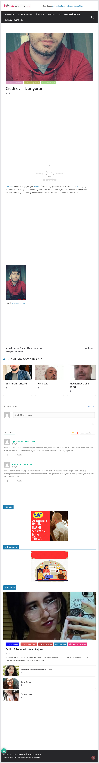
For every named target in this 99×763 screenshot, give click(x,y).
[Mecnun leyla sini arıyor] (81, 366)
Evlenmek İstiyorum (48, 83)
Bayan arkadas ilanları (28, 644)
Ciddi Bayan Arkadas (45, 644)
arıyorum (21, 303)
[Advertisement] (49, 112)
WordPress (36, 757)
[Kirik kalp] (49, 366)
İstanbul (37, 186)
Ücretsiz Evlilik (27, 694)
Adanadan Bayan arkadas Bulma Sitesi (68, 6)
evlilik (14, 303)
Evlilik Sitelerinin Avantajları (24, 649)
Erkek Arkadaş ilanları (69, 14)
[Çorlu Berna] (11, 683)
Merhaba (9, 186)
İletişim (51, 14)
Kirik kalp (43, 383)
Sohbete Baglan (25, 14)
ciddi (78, 186)
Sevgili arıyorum (60, 644)
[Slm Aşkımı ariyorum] (17, 366)
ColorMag (24, 757)
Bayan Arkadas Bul (14, 20)
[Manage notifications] (93, 758)
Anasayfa (9, 14)
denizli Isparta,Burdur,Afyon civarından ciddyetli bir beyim (24, 350)
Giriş (92, 407)
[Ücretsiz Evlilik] (11, 695)
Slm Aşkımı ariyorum (17, 383)
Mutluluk (89, 348)
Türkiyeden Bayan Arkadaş (77, 644)
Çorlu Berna (26, 682)
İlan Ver (40, 14)
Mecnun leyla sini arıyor (79, 385)
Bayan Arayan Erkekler (14, 83)
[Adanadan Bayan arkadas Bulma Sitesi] (11, 670)
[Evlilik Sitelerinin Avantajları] (49, 616)
